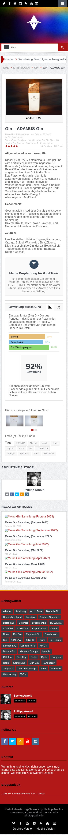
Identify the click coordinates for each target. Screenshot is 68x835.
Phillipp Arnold (22, 134)
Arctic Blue (36, 611)
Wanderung (9, 674)
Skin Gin (34, 662)
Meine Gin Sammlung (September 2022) (28, 536)
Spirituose (31, 143)
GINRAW (16, 640)
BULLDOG (56, 622)
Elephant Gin (33, 634)
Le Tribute (55, 640)
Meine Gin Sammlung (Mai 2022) (24, 550)
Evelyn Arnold (23, 695)
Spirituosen (17, 137)
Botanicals (8, 622)
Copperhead (39, 628)
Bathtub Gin (52, 611)
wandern (56, 668)
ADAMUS (15, 140)
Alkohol (24, 140)
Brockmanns (39, 622)
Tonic (39, 143)
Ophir (34, 657)
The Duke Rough (26, 668)
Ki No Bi (29, 640)
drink (38, 140)
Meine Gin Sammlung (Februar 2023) (26, 522)
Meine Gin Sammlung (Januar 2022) (26, 577)
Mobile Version (46, 828)
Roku (6, 662)
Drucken (48, 146)
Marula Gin (9, 651)
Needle (46, 651)
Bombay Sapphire (49, 617)
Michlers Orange (29, 651)
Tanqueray (49, 662)
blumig (32, 140)
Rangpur (56, 657)
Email (60, 146)
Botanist (23, 622)
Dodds (54, 628)
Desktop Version (23, 828)
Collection (22, 628)
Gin (9, 137)
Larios (42, 640)
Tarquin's (8, 668)
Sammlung (19, 662)
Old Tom (7, 657)
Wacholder (48, 143)
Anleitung (21, 611)
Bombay (30, 617)
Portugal (21, 143)
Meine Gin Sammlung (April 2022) (25, 564)
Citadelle (8, 628)
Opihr (44, 657)
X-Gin (23, 674)
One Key (21, 657)
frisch (52, 140)
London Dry (10, 143)
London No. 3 (27, 645)
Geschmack (51, 634)
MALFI (43, 645)
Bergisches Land (12, 617)
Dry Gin (45, 140)
